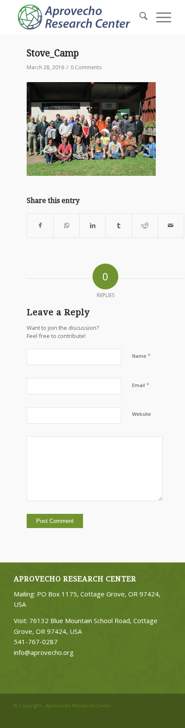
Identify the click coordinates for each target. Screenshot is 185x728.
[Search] (139, 17)
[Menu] (159, 17)
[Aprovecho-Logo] (76, 17)
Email (140, 385)
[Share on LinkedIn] (92, 225)
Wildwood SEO (30, 716)
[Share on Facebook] (40, 225)
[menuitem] (139, 17)
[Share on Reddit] (145, 225)
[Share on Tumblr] (119, 225)
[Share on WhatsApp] (67, 225)
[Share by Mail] (171, 225)
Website (141, 414)
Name (141, 355)
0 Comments (86, 67)
